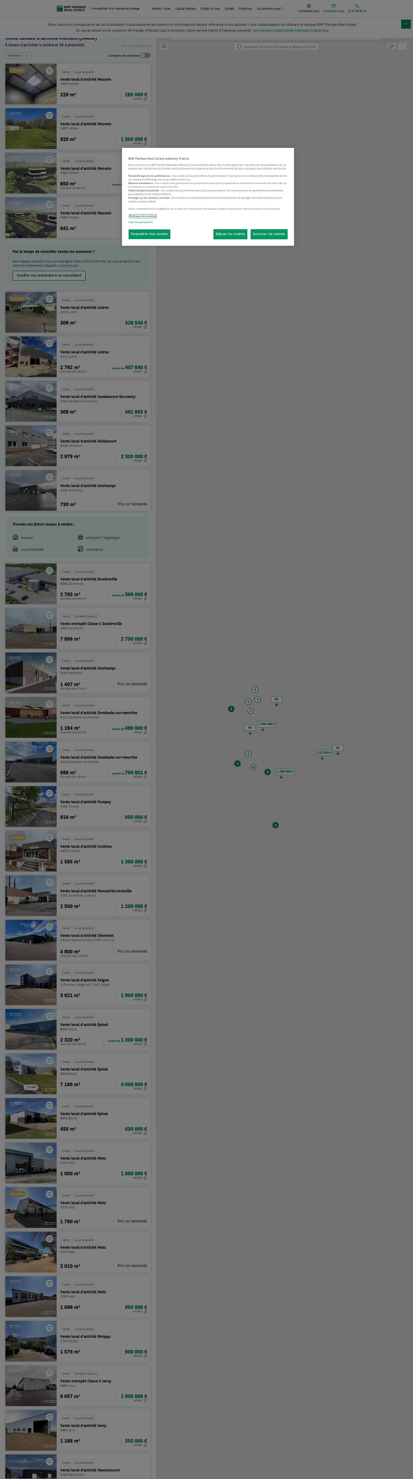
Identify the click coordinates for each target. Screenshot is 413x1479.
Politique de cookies (142, 216)
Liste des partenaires (140, 222)
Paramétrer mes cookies (149, 234)
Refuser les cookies (230, 234)
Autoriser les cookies (269, 234)
